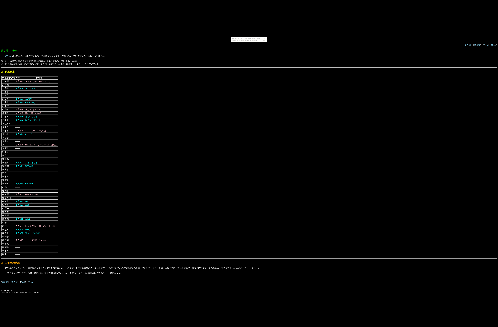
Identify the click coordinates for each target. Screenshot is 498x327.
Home (493, 45)
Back (486, 45)
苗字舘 (8, 56)
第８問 (477, 45)
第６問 (467, 45)
